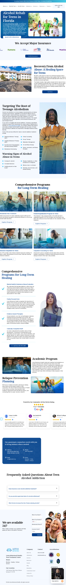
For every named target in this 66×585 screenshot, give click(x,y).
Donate (28, 563)
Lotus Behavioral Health (11, 24)
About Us (29, 552)
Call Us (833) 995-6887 (59, 6)
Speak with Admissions (12, 37)
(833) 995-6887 (29, 451)
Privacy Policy (30, 575)
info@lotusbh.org (11, 459)
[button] (5, 6)
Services (28, 557)
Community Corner (31, 570)
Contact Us (29, 573)
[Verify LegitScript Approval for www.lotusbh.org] (58, 561)
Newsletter (29, 568)
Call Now (50, 92)
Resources (29, 560)
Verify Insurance (33, 56)
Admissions (29, 555)
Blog (28, 565)
